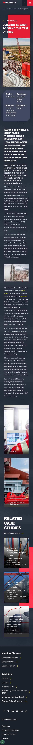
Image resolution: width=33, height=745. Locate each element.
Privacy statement (9, 734)
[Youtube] (17, 711)
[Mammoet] (9, 3)
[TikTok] (26, 711)
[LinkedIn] (13, 711)
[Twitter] (8, 711)
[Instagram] (21, 711)
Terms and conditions (10, 730)
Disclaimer (6, 726)
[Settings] (2, 742)
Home (3, 9)
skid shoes (24, 296)
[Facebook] (4, 711)
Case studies (12, 9)
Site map (5, 738)
